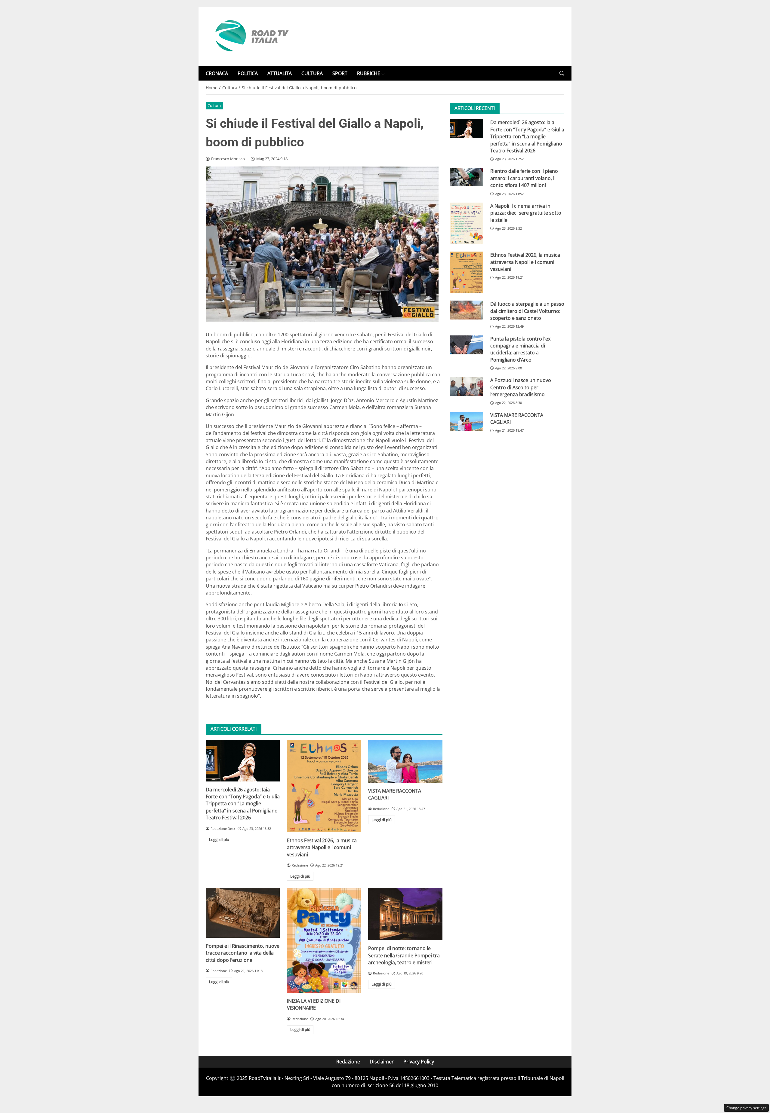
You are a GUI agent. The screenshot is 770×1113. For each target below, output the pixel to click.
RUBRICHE (368, 73)
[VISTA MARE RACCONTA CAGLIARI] (405, 761)
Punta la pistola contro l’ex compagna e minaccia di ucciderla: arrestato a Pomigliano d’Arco (520, 349)
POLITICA (248, 73)
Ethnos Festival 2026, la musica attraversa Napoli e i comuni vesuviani (322, 847)
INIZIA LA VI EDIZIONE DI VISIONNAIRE (313, 1004)
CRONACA (217, 73)
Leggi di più (219, 839)
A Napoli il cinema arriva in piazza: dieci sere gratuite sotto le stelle (525, 213)
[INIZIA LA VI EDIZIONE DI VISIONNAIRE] (324, 940)
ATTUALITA (279, 73)
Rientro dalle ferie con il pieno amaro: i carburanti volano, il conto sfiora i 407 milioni (524, 178)
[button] (561, 73)
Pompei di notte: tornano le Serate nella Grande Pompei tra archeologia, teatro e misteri (404, 955)
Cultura (214, 105)
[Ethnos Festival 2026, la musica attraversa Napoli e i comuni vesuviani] (324, 786)
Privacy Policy (418, 1061)
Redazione (348, 1061)
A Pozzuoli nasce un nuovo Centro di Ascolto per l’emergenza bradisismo (520, 387)
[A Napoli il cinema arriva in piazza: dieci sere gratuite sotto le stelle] (466, 223)
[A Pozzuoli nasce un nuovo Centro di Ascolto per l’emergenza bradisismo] (466, 386)
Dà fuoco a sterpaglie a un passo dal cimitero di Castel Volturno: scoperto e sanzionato (527, 311)
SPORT (339, 73)
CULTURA (312, 73)
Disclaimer (382, 1061)
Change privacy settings (746, 1107)
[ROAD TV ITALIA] (251, 36)
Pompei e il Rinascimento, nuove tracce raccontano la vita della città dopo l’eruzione (242, 953)
